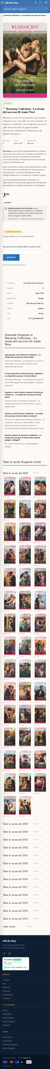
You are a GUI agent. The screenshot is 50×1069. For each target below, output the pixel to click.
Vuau (10, 1066)
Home (3, 15)
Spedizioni (6, 987)
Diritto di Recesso (8, 1048)
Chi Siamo (6, 980)
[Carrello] (46, 2)
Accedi (4, 1010)
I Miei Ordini (6, 1014)
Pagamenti (6, 991)
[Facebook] (4, 953)
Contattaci (6, 998)
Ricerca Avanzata (8, 1021)
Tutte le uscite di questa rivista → (14, 265)
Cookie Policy (7, 1041)
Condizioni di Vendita (10, 1044)
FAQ (3, 984)
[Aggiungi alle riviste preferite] (4, 108)
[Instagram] (9, 953)
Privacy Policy (7, 1037)
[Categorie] (2, 2)
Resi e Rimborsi (7, 995)
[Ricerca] (46, 9)
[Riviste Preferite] (40, 2)
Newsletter (6, 1025)
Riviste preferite (8, 1018)
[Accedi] (35, 2)
